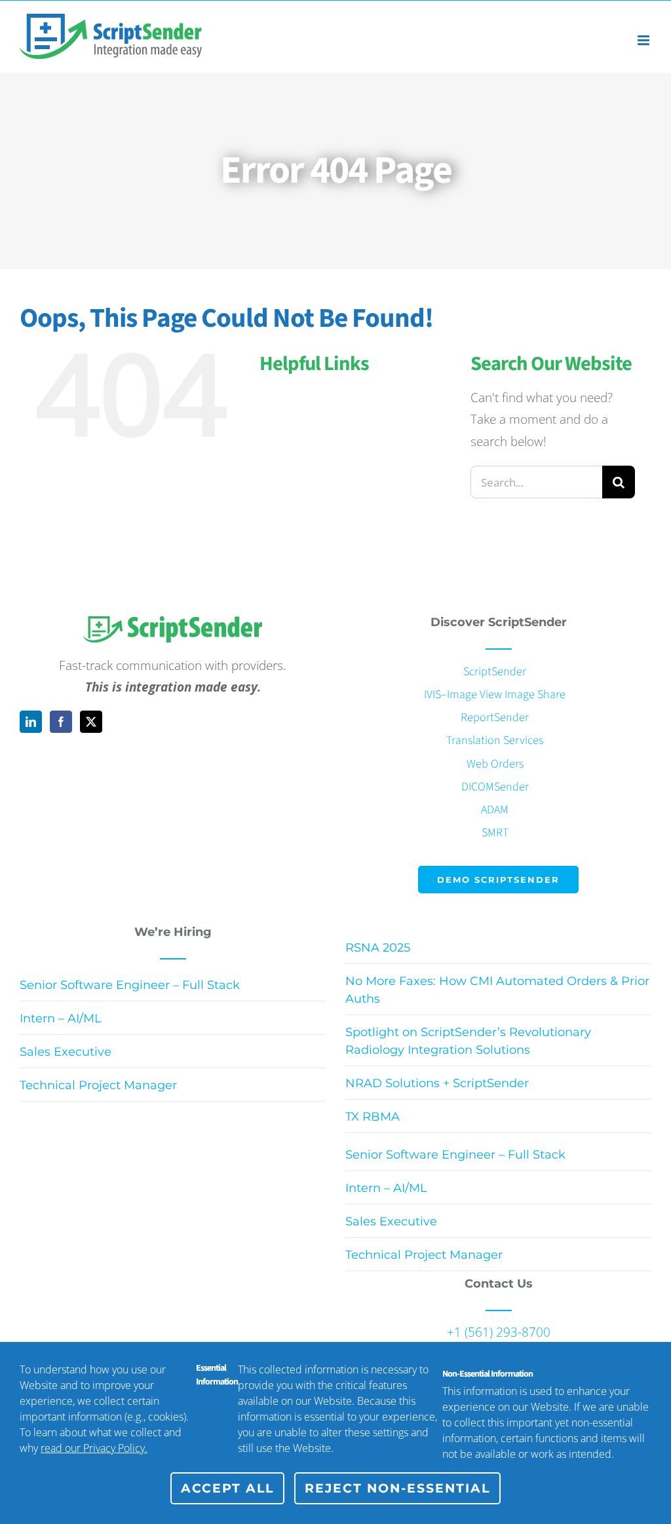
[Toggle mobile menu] (644, 40)
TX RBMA (372, 1116)
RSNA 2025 (377, 947)
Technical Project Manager (98, 1085)
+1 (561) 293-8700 (498, 1332)
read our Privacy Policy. (94, 1448)
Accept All (227, 1488)
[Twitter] (91, 722)
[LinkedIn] (31, 722)
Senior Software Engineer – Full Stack (130, 985)
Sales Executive (65, 1052)
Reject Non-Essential (397, 1488)
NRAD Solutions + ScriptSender (437, 1083)
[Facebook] (61, 722)
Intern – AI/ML (61, 1018)
